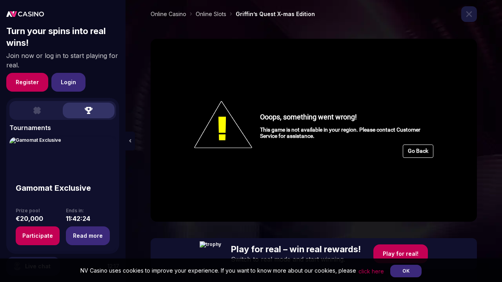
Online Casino (168, 14)
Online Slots (211, 14)
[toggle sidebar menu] (130, 141)
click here (371, 271)
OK (406, 271)
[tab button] (37, 110)
